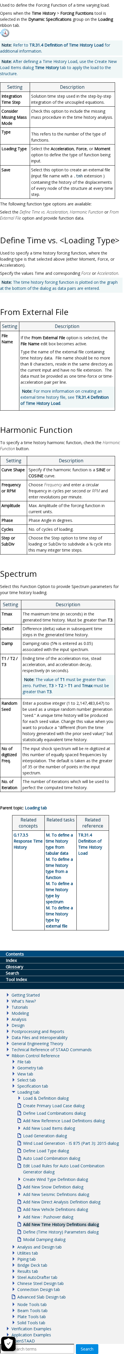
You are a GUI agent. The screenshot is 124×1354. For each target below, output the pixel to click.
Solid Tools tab (31, 1322)
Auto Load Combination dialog (51, 1158)
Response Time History (28, 841)
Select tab (26, 1080)
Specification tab (32, 1086)
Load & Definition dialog (46, 1098)
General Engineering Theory (37, 1043)
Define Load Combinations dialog (54, 1113)
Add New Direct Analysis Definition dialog (61, 1202)
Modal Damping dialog (44, 1239)
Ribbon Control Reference (36, 1055)
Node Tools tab (32, 1304)
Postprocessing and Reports (38, 1031)
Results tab (27, 1271)
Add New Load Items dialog (49, 1128)
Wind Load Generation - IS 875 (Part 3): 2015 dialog (71, 1143)
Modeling (20, 1013)
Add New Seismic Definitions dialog (56, 1194)
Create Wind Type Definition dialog (55, 1179)
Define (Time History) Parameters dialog (61, 1232)
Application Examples (31, 1335)
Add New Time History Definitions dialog (61, 1224)
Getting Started (26, 995)
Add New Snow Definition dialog (53, 1187)
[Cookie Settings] (8, 1344)
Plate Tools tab (31, 1316)
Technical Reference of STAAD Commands (52, 1049)
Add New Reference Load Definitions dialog (64, 1120)
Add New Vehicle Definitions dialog (55, 1209)
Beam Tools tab (32, 1310)
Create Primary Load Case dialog (53, 1105)
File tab (24, 1061)
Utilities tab (27, 1253)
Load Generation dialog (45, 1135)
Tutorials (20, 1007)
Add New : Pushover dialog (48, 1217)
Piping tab (26, 1259)
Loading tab (36, 807)
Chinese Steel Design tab (40, 1283)
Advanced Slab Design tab (41, 1297)
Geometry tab (30, 1068)
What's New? (24, 1001)
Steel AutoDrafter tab (37, 1277)
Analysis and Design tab (39, 1247)
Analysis (19, 1019)
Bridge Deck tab (32, 1265)
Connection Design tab (38, 1289)
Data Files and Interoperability (39, 1037)
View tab (25, 1074)
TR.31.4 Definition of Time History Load (66, 45)
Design (18, 1025)
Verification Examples (31, 1328)
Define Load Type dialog (46, 1150)
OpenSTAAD (23, 1341)
